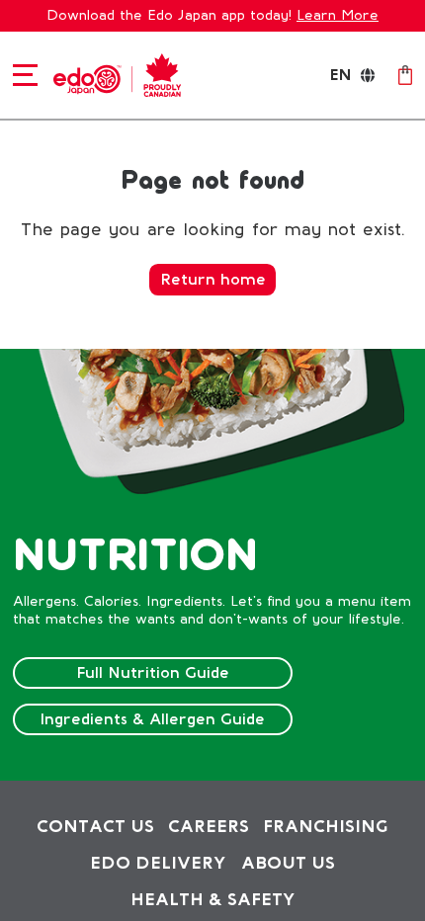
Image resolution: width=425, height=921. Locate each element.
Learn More (338, 15)
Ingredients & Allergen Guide (152, 719)
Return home (213, 279)
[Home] (113, 74)
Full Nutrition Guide (152, 672)
